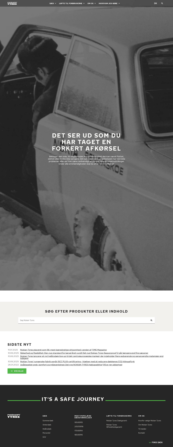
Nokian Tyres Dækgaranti (116, 421)
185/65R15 (78, 435)
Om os (90, 3)
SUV (44, 437)
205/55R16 (78, 426)
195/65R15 (78, 422)
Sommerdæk (48, 421)
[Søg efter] (162, 3)
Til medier (142, 429)
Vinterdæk (47, 425)
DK (155, 3)
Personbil (46, 433)
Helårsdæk (47, 429)
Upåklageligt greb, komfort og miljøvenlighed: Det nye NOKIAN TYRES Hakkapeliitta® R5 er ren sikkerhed (71, 364)
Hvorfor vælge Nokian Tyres (149, 421)
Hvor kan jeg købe (108, 3)
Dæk (52, 3)
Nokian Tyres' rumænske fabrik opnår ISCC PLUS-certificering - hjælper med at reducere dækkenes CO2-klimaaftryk (77, 361)
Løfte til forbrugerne (70, 3)
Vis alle (19, 371)
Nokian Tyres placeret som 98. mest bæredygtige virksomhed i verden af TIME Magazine (63, 350)
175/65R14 (78, 431)
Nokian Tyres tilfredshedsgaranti (114, 426)
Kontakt (141, 433)
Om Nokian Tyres (145, 425)
